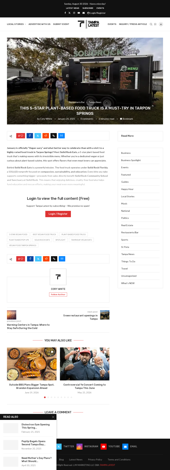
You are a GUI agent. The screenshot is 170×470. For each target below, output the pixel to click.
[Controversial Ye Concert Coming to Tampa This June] (85, 363)
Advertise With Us (39, 24)
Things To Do (128, 261)
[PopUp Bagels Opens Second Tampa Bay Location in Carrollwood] (10, 445)
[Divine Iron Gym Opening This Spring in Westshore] (10, 428)
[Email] (84, 12)
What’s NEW (127, 283)
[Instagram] (74, 12)
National (125, 210)
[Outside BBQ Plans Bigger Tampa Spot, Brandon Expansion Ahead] (32, 363)
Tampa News (127, 254)
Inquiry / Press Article (133, 24)
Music (124, 203)
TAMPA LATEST (107, 465)
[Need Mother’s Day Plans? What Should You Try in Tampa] (10, 462)
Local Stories (15, 24)
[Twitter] (69, 12)
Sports (124, 239)
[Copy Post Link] (53, 135)
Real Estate (127, 225)
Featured (126, 174)
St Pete (125, 247)
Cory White (46, 118)
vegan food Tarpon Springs (22, 245)
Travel (124, 268)
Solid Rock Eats (42, 240)
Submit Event (61, 24)
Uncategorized (128, 275)
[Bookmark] (155, 24)
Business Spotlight (131, 160)
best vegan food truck (44, 234)
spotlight (60, 240)
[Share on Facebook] (30, 135)
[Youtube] (79, 12)
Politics (125, 218)
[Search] (151, 24)
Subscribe (88, 8)
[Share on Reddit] (45, 135)
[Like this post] (22, 135)
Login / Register (58, 214)
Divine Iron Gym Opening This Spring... (36, 426)
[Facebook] (65, 12)
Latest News (72, 8)
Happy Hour (127, 189)
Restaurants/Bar (129, 232)
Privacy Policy (95, 459)
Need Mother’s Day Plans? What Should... (37, 460)
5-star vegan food (18, 234)
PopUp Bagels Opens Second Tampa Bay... (33, 443)
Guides (125, 181)
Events (100, 8)
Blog (61, 459)
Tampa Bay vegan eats (81, 240)
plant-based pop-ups (19, 240)
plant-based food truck (74, 234)
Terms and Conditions (119, 459)
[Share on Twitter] (38, 135)
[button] (11, 372)
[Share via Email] (61, 135)
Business (126, 152)
